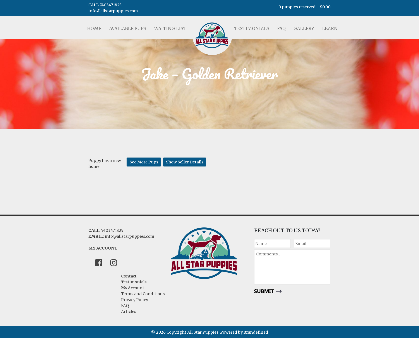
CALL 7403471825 (105, 4)
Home (94, 28)
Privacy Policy (134, 299)
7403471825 (112, 230)
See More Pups (144, 162)
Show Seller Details (184, 162)
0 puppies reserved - (304, 6)
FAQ (281, 28)
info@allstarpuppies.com (113, 10)
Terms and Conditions (143, 293)
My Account (132, 287)
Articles (128, 311)
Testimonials (251, 28)
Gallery (304, 28)
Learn (330, 28)
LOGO (212, 35)
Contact (129, 276)
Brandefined (256, 332)
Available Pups (127, 28)
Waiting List (170, 28)
